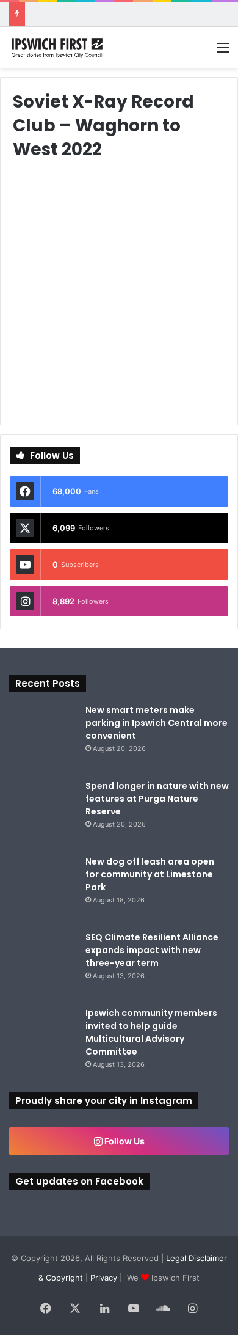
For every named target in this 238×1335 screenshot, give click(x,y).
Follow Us (124, 1141)
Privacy (103, 1277)
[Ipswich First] (58, 47)
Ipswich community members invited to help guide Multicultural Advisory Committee (151, 1032)
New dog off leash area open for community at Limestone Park (149, 874)
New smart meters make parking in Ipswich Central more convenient (156, 723)
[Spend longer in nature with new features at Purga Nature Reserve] (42, 813)
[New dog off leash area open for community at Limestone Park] (42, 889)
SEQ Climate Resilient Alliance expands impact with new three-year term (151, 950)
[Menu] (223, 51)
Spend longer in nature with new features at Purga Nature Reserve (157, 798)
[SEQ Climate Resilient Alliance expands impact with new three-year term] (42, 964)
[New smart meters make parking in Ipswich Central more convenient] (42, 737)
